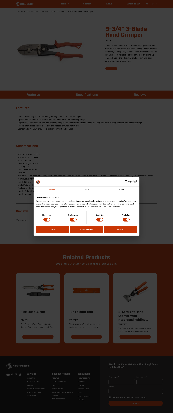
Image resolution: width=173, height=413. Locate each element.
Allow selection (86, 229)
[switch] (73, 220)
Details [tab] (86, 190)
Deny (53, 229)
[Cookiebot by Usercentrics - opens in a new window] (126, 182)
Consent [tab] (51, 190)
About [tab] (121, 190)
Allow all (120, 229)
